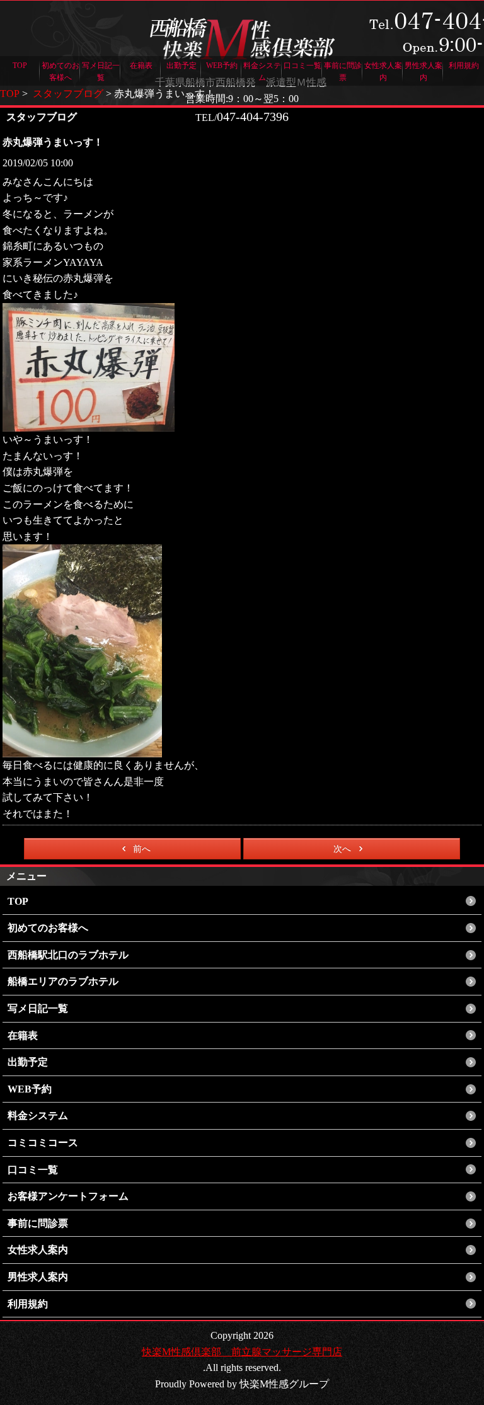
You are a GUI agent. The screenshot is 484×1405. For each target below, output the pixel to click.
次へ (342, 849)
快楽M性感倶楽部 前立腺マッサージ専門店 (242, 1351)
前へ (142, 849)
